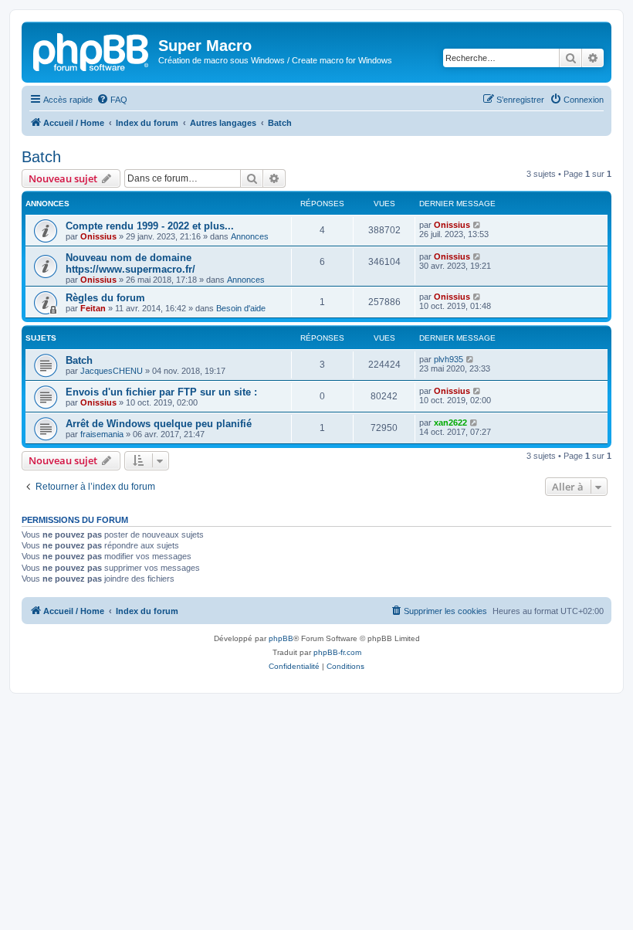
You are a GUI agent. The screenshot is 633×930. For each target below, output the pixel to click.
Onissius (98, 236)
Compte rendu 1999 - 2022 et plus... (150, 226)
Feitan (93, 308)
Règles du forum (105, 298)
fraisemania (102, 434)
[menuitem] (111, 99)
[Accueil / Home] (91, 50)
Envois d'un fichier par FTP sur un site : (161, 392)
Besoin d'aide (241, 308)
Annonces (250, 236)
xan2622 (450, 422)
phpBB (281, 638)
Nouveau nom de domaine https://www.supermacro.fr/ (130, 263)
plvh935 (448, 359)
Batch (41, 156)
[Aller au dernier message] (477, 224)
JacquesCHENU (111, 370)
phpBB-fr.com (337, 652)
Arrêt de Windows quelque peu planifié (159, 423)
